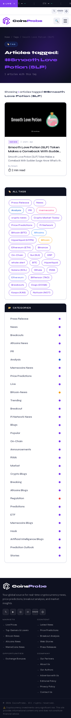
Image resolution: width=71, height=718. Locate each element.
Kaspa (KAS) (18, 292)
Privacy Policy (47, 686)
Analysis (16, 210)
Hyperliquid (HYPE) (22, 240)
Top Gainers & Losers (17, 630)
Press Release (20, 202)
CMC (35, 612)
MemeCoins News (15, 647)
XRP (49, 255)
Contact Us (46, 692)
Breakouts (17, 285)
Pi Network (46, 225)
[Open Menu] (65, 21)
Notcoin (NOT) (41, 292)
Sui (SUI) (35, 255)
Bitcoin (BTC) (19, 232)
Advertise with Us (49, 675)
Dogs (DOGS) (39, 285)
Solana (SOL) (19, 270)
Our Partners (47, 658)
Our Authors (46, 669)
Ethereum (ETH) (21, 247)
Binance (43, 247)
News (39, 202)
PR (30, 210)
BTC (34, 262)
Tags (16, 37)
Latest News (46, 624)
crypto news (19, 217)
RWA (52, 270)
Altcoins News (13, 641)
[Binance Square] (66, 11)
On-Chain (17, 255)
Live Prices (11, 624)
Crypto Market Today (46, 217)
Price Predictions (21, 225)
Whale (38, 270)
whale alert (18, 262)
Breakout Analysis (49, 635)
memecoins (46, 210)
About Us (45, 664)
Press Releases (48, 647)
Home (7, 37)
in (28, 611)
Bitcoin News (13, 635)
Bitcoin (45, 240)
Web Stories (46, 641)
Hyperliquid (51, 262)
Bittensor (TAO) (40, 277)
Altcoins (39, 232)
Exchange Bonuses (16, 658)
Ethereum (17, 277)
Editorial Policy (48, 681)
